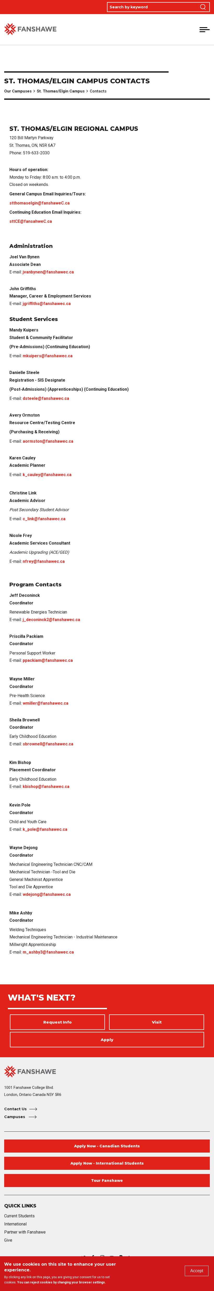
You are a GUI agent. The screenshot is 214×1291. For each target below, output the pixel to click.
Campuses (15, 1116)
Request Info (57, 1022)
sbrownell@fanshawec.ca (48, 743)
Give (8, 1240)
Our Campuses (18, 91)
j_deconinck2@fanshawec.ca (51, 619)
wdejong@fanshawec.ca (47, 894)
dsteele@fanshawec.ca (46, 398)
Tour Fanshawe (107, 1180)
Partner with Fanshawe (25, 1232)
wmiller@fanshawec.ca (45, 703)
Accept (196, 1271)
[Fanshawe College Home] (30, 29)
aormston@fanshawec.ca (48, 441)
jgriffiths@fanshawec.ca (47, 303)
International (15, 1224)
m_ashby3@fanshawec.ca (48, 952)
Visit (157, 1022)
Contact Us (15, 1109)
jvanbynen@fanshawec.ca (48, 272)
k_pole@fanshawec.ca (45, 829)
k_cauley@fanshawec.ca (47, 474)
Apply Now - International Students (107, 1163)
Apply (107, 1039)
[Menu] (204, 29)
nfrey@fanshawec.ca (44, 561)
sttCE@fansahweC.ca (30, 221)
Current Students (19, 1215)
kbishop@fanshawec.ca (46, 786)
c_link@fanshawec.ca (44, 518)
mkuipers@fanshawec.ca (48, 355)
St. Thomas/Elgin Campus (61, 91)
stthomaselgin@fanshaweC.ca (39, 203)
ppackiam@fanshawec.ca (48, 660)
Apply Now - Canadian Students (107, 1146)
